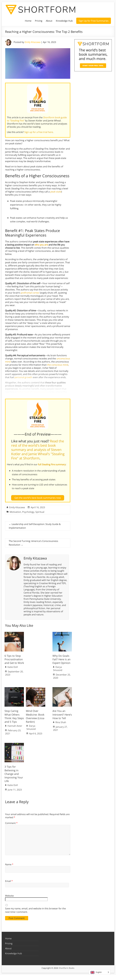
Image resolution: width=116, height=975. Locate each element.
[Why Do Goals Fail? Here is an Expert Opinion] (62, 633)
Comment (11, 823)
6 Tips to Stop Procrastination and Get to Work (14, 659)
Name (9, 864)
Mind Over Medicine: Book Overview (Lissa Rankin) (35, 716)
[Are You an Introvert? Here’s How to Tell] (62, 688)
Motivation (15, 511)
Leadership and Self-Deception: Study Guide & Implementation (35, 526)
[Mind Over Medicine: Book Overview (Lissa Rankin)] (35, 688)
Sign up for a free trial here (38, 132)
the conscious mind (57, 364)
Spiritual (39, 511)
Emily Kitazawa (32, 42)
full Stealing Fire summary (52, 464)
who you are (41, 244)
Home (28, 20)
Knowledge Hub (64, 20)
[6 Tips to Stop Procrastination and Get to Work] (14, 633)
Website (9, 895)
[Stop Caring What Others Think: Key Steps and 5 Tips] (14, 688)
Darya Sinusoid (57, 668)
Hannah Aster (14, 725)
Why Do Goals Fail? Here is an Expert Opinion (61, 659)
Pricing (38, 20)
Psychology (28, 511)
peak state (55, 191)
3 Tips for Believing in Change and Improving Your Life (14, 774)
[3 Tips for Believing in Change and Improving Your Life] (14, 744)
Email (9, 881)
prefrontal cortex (30, 292)
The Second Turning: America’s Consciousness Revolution (33, 542)
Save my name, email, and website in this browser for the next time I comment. (35, 910)
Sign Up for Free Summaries (94, 20)
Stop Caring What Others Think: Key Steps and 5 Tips (14, 716)
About (49, 20)
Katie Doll (12, 667)
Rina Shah (60, 722)
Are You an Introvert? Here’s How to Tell (62, 714)
